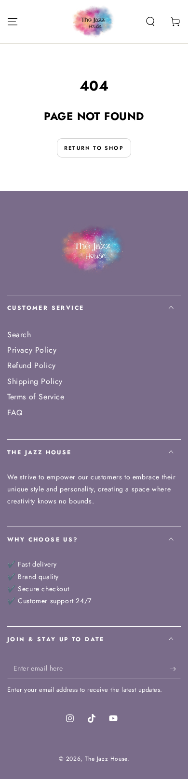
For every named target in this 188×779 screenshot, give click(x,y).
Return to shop (94, 148)
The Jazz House (106, 758)
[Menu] (12, 21)
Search (19, 334)
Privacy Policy (31, 350)
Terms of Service (36, 396)
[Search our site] (150, 21)
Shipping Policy (35, 381)
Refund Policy (31, 365)
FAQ (15, 412)
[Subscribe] (175, 668)
